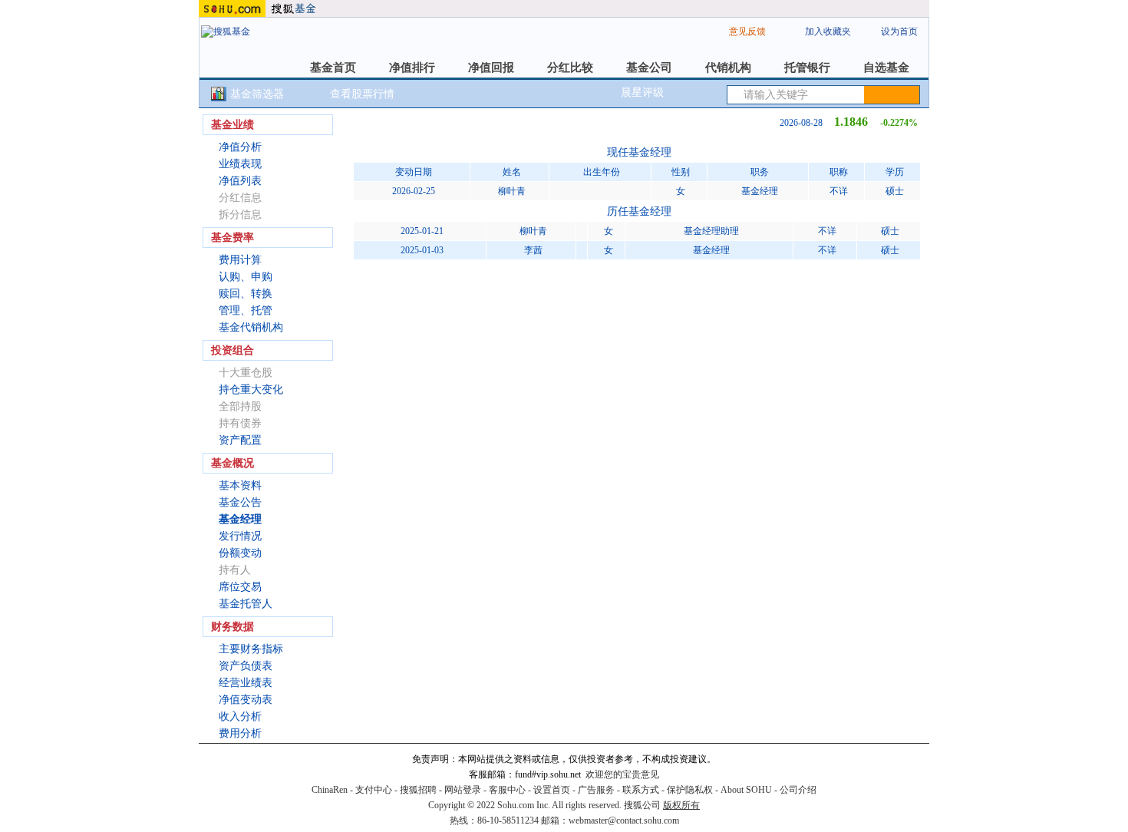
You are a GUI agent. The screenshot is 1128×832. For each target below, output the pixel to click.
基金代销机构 (251, 327)
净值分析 (240, 147)
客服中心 (507, 789)
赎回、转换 (245, 293)
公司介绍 (798, 789)
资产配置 (240, 440)
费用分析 (240, 733)
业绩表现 (240, 164)
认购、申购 (245, 276)
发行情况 (240, 536)
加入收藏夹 (828, 31)
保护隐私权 (690, 789)
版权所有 (681, 805)
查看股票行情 (362, 94)
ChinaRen (330, 789)
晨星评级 (642, 92)
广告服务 (596, 789)
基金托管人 (245, 603)
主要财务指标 (251, 649)
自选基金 (886, 67)
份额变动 (240, 553)
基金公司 (649, 67)
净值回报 (491, 67)
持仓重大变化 (251, 389)
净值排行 (412, 67)
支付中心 (373, 789)
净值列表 (240, 181)
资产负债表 (245, 666)
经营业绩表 (245, 682)
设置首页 (551, 789)
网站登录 (462, 789)
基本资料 (240, 485)
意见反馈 (747, 31)
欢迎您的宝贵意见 (622, 774)
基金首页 (333, 67)
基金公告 (240, 502)
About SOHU (746, 789)
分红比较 (570, 67)
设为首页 (899, 31)
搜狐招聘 (418, 789)
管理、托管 (245, 310)
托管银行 (807, 67)
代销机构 (728, 67)
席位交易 (240, 587)
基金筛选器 (257, 94)
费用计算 (240, 260)
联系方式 (640, 789)
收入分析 (240, 716)
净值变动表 (245, 699)
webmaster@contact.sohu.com (624, 820)
